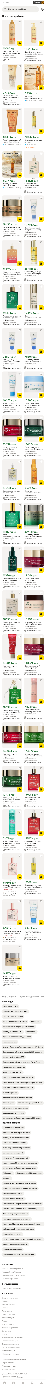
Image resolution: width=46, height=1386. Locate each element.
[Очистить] (36, 9)
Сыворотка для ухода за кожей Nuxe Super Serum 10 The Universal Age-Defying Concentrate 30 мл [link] (33, 886)
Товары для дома (8, 1318)
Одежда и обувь (8, 1314)
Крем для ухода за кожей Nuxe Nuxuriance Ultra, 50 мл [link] (34, 448)
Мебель (5, 1301)
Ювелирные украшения (11, 1354)
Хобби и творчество (10, 1328)
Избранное (23, 1383)
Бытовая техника (8, 1304)
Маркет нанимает (9, 1366)
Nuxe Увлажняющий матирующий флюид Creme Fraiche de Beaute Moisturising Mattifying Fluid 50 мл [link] (33, 229)
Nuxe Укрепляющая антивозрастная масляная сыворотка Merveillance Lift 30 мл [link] (33, 799)
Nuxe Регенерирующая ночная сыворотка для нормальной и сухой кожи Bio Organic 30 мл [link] (12, 579)
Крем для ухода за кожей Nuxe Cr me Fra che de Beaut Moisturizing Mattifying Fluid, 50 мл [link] (11, 404)
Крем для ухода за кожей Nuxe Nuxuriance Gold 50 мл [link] (12, 977)
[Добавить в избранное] (19, 22)
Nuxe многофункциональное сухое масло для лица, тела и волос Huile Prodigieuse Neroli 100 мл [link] (12, 536)
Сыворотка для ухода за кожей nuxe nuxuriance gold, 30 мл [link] (11, 623)
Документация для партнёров (13, 1275)
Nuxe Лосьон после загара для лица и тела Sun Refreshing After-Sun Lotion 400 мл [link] (12, 52)
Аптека (5, 1321)
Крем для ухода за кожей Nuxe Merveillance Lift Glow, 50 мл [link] (11, 667)
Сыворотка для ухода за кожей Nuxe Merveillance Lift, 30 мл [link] (33, 842)
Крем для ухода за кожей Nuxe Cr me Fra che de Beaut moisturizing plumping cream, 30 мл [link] (33, 932)
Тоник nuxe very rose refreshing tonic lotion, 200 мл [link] (33, 711)
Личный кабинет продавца (12, 1269)
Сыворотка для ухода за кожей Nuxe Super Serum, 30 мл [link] (33, 273)
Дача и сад (6, 1331)
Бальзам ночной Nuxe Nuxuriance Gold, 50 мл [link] (12, 228)
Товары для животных (10, 1344)
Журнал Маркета (8, 1369)
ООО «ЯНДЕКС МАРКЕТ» (18, 1374)
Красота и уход (8, 1324)
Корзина (32, 1383)
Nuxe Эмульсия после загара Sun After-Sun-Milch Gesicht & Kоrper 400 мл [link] (33, 53)
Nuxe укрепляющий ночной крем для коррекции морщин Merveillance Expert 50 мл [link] (33, 667)
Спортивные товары (10, 1341)
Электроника (7, 1311)
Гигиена (5, 1308)
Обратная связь (8, 1363)
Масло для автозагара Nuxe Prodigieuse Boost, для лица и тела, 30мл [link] (12, 273)
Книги (4, 1334)
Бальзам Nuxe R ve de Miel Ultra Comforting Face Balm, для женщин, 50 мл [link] (34, 623)
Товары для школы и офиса (12, 1338)
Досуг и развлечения (10, 1298)
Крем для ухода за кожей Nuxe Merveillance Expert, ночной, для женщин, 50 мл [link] (33, 579)
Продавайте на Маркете (11, 1272)
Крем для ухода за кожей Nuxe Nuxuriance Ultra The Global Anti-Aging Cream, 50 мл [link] (34, 755)
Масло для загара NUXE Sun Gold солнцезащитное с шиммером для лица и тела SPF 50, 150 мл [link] (11, 185)
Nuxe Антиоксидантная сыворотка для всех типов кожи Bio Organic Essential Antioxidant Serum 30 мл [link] (12, 317)
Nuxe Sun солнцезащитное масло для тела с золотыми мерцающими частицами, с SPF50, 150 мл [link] (34, 97)
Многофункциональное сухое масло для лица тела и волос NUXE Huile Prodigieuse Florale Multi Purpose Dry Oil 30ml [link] (12, 887)
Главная (4, 1383)
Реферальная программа (11, 1288)
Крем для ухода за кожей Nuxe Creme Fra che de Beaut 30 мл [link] (12, 361)
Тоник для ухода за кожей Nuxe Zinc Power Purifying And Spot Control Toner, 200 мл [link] (12, 842)
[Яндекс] (19, 1377)
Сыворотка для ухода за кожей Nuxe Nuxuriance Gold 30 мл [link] (11, 492)
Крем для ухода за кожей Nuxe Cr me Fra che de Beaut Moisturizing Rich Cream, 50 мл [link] (34, 404)
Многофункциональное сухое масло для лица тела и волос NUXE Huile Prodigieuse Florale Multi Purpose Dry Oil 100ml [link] (12, 932)
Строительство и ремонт (11, 1347)
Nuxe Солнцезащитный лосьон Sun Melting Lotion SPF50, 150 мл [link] (12, 141)
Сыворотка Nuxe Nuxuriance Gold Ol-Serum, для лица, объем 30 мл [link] (34, 185)
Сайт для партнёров (10, 1279)
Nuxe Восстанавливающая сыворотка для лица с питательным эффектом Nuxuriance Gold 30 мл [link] (34, 317)
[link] (10, 1006)
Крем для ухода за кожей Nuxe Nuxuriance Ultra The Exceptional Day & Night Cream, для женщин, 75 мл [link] (34, 536)
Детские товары (8, 1351)
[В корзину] (19, 43)
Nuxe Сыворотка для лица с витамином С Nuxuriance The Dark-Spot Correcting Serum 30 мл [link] (11, 711)
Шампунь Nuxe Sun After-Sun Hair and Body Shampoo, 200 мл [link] (12, 97)
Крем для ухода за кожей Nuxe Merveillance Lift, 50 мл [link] (12, 448)
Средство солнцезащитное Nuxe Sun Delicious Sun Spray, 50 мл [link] (34, 492)
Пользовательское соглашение (14, 1359)
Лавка (13, 1383)
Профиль (41, 1383)
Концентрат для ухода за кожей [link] (33, 141)
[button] (42, 9)
